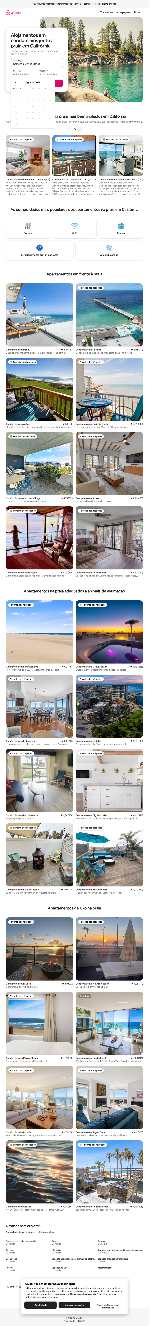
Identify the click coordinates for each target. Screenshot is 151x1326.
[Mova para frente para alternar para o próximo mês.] (50, 82)
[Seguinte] (80, 129)
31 (21, 124)
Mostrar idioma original (104, 4)
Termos (81, 1321)
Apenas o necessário (74, 1305)
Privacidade (69, 1321)
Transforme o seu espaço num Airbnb (120, 12)
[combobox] (37, 64)
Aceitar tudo (41, 1305)
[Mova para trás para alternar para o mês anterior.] (16, 82)
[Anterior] (69, 129)
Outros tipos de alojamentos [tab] (20, 1232)
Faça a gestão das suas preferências (108, 1306)
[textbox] (24, 74)
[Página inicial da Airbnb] (13, 12)
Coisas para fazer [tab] (46, 1232)
